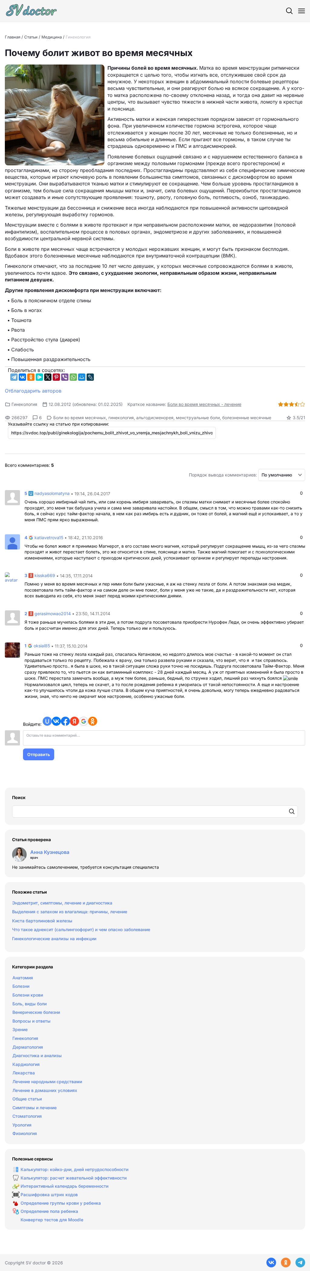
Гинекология (78, 37)
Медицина (51, 37)
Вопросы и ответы (31, 1021)
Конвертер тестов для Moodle (52, 1219)
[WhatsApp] (73, 377)
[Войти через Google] (83, 721)
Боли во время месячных (79, 417)
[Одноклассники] (31, 377)
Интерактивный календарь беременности (64, 1186)
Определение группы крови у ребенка (61, 1203)
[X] (47, 377)
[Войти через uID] (47, 721)
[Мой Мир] (81, 377)
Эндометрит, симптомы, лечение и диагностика (62, 902)
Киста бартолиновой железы (42, 920)
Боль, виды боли (29, 1003)
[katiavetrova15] (12, 541)
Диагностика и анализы (37, 1055)
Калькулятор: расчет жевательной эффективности (74, 1177)
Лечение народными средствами (47, 1081)
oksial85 (42, 646)
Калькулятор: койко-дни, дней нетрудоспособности (74, 1169)
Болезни (20, 986)
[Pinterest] (56, 377)
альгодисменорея (154, 417)
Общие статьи (27, 1098)
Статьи (31, 37)
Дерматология (27, 1047)
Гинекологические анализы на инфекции (54, 938)
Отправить (38, 754)
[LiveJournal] (90, 377)
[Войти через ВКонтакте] (56, 721)
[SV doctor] (32, 11)
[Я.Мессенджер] (39, 377)
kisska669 (45, 575)
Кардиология (26, 1064)
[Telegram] (14, 377)
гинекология (121, 417)
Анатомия (22, 977)
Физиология (24, 1133)
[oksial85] (12, 649)
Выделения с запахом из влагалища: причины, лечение (69, 911)
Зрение (20, 1029)
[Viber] (64, 377)
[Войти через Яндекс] (74, 721)
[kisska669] (12, 577)
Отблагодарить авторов (33, 391)
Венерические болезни (36, 1012)
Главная (12, 37)
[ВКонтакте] (22, 377)
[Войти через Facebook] (65, 721)
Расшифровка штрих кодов (49, 1194)
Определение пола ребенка (49, 1211)
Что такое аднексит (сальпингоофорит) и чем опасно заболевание (81, 929)
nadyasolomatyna (52, 493)
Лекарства (23, 1072)
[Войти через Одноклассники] (92, 721)
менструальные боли (198, 417)
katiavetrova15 (49, 537)
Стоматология (27, 1116)
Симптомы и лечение (34, 1107)
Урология (21, 1124)
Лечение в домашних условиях (44, 1090)
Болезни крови (27, 994)
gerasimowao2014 (53, 613)
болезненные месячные (246, 417)
